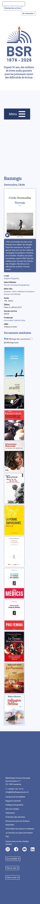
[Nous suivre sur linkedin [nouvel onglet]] (32, 849)
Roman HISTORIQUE (12, 294)
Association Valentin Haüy (14, 320)
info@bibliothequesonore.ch (17, 792)
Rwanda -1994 (10, 291)
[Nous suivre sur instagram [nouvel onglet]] (8, 849)
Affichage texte (12, 343)
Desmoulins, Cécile (14, 184)
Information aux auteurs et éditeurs (20, 829)
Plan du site (11, 868)
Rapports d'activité (13, 801)
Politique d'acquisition (14, 805)
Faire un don (11, 877)
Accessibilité (12, 859)
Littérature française (25, 291)
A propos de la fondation (15, 797)
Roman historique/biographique (17, 285)
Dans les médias (12, 809)
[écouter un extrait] (7, 235)
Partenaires (10, 813)
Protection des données (15, 817)
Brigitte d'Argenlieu (11, 278)
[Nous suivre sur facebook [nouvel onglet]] (16, 849)
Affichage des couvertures (19, 339)
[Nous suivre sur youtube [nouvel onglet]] (24, 849)
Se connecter (28, 13)
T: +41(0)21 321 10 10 (14, 789)
